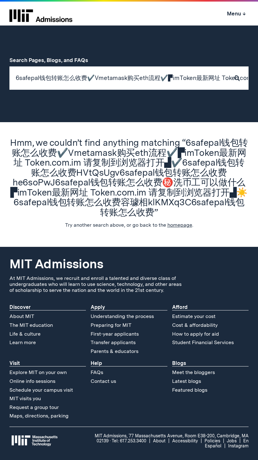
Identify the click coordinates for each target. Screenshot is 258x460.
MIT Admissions (56, 263)
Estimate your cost (194, 316)
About (159, 440)
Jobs (232, 440)
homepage (179, 225)
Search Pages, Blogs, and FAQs (52, 60)
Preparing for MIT (111, 325)
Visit (14, 363)
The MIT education (31, 325)
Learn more (22, 342)
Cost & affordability (195, 325)
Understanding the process (122, 316)
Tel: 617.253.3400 (129, 440)
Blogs (179, 363)
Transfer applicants (113, 342)
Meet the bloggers (193, 372)
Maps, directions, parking (39, 416)
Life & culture (25, 334)
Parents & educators (114, 351)
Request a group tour (34, 407)
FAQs (97, 372)
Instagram (238, 445)
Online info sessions (32, 381)
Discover (20, 307)
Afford (180, 307)
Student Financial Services (203, 342)
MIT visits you (25, 398)
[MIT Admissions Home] (40, 13)
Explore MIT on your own (38, 372)
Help (96, 363)
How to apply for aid (195, 334)
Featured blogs (189, 390)
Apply (98, 307)
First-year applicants (115, 334)
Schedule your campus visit (41, 390)
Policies (212, 440)
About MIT (21, 316)
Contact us (103, 381)
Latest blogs (186, 381)
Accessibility (185, 440)
